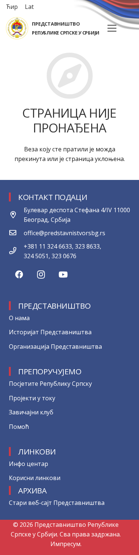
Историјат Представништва (50, 332)
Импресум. (66, 544)
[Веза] (17, 28)
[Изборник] (112, 28)
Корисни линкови (34, 478)
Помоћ (19, 427)
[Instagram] (41, 275)
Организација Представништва (55, 346)
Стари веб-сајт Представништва (57, 503)
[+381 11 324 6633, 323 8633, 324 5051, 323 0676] (16, 251)
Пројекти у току (32, 398)
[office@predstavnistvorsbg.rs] (16, 233)
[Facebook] (19, 275)
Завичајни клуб (31, 412)
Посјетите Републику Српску (50, 384)
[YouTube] (63, 275)
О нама (19, 318)
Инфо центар (28, 464)
